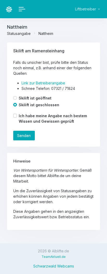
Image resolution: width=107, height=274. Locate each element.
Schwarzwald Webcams (53, 266)
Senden (24, 135)
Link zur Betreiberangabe (43, 83)
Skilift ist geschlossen (39, 105)
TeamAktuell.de (54, 257)
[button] (87, 9)
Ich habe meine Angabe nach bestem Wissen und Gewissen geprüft (53, 118)
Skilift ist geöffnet (35, 98)
